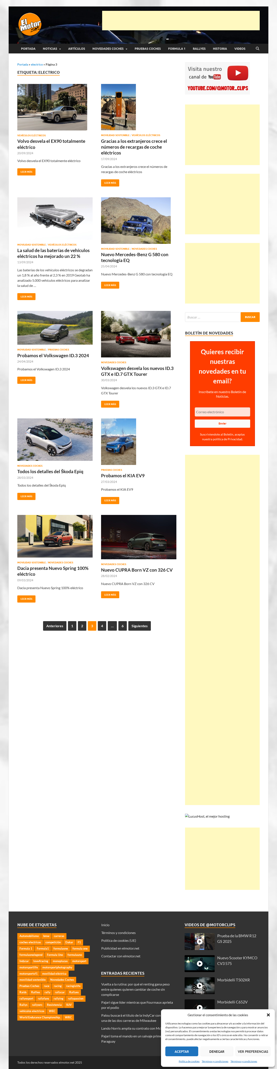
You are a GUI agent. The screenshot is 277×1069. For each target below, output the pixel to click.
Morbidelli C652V (232, 1002)
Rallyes (199, 48)
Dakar (69, 942)
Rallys (23, 1004)
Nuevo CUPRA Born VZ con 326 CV (137, 569)
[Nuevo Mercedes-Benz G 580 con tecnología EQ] (138, 220)
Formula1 (43, 948)
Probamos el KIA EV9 (123, 475)
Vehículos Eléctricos (31, 135)
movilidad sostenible (32, 979)
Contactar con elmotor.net (120, 956)
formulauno (75, 954)
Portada (28, 48)
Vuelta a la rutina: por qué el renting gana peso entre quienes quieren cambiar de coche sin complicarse (135, 989)
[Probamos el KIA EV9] (138, 441)
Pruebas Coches (148, 48)
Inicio (105, 925)
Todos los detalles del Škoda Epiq (50, 471)
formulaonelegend (30, 954)
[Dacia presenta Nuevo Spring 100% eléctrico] (55, 536)
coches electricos (30, 942)
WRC (68, 1017)
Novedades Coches (108, 48)
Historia (220, 48)
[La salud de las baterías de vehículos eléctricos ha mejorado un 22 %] (55, 218)
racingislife (73, 986)
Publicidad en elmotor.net (120, 948)
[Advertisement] (181, 20)
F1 (79, 942)
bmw (46, 936)
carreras (59, 936)
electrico (37, 64)
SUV (69, 1004)
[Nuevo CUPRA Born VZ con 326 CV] (138, 537)
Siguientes (140, 626)
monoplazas (60, 961)
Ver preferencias (253, 1051)
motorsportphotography (57, 967)
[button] (268, 1015)
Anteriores (54, 626)
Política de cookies (189, 1061)
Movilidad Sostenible (115, 135)
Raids (23, 992)
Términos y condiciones (215, 1061)
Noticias (50, 48)
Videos (239, 48)
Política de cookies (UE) (118, 940)
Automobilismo (29, 936)
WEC (52, 1011)
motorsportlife (28, 967)
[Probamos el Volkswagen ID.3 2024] (55, 328)
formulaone (60, 948)
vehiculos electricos (31, 1011)
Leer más (24, 170)
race (46, 986)
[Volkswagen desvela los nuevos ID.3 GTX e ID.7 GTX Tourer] (138, 334)
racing (58, 986)
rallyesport (26, 998)
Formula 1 (176, 48)
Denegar (216, 1051)
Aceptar (182, 1051)
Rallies (35, 992)
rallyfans (43, 998)
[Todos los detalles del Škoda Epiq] (55, 439)
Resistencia (54, 1004)
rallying (58, 998)
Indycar (24, 961)
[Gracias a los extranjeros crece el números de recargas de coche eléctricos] (138, 107)
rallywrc (37, 1004)
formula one (80, 948)
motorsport (79, 961)
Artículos (76, 48)
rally (47, 992)
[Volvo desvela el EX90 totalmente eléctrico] (55, 107)
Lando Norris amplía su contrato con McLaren (135, 1028)
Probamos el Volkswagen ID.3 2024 (53, 355)
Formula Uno (55, 954)
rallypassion (75, 998)
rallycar (60, 992)
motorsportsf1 (28, 973)
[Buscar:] (222, 317)
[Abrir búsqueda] (257, 49)
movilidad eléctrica (54, 973)
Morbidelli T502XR (233, 980)
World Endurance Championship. (39, 1017)
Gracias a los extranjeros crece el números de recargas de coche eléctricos (134, 147)
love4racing (40, 961)
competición (53, 942)
